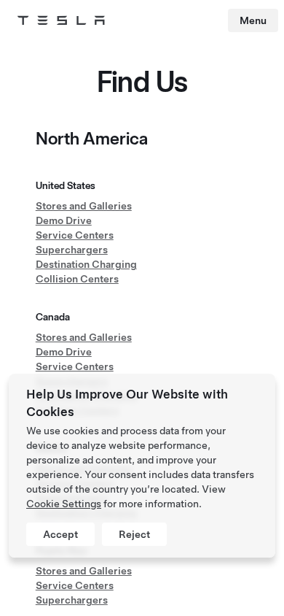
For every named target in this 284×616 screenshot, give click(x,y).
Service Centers (75, 235)
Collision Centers (77, 279)
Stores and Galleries (84, 206)
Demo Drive (64, 220)
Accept (60, 534)
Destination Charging (86, 264)
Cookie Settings (63, 503)
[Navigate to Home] (61, 20)
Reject (134, 534)
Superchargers (72, 249)
